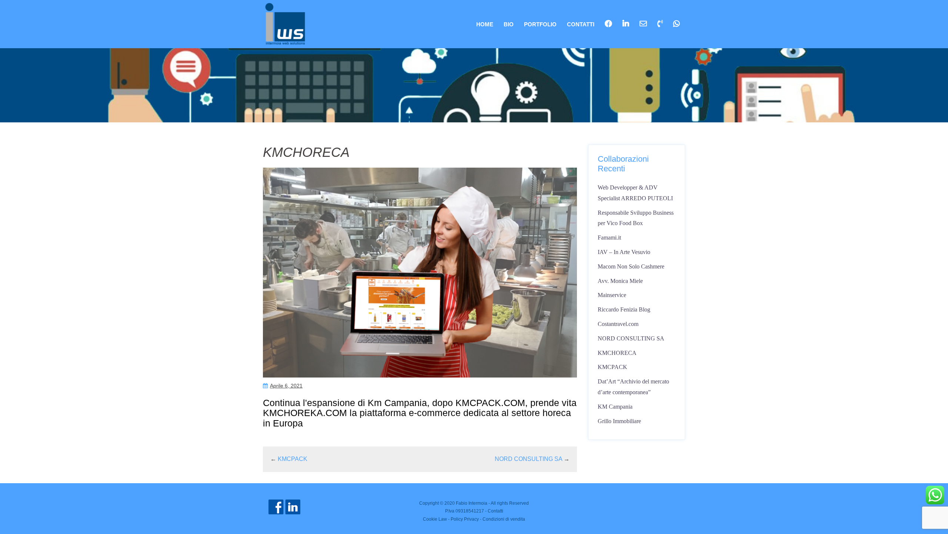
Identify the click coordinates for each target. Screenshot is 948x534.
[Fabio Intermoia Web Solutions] (285, 23)
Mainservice (612, 295)
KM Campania (615, 406)
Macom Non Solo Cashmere (631, 266)
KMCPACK (292, 459)
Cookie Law (435, 519)
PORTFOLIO (540, 24)
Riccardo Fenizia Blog (624, 309)
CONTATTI (580, 24)
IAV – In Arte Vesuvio (624, 252)
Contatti (495, 511)
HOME (484, 24)
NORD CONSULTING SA (528, 459)
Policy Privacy (465, 519)
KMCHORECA (617, 353)
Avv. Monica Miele (620, 281)
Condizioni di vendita (504, 519)
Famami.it (609, 237)
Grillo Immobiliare (619, 421)
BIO (509, 24)
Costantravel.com (618, 324)
